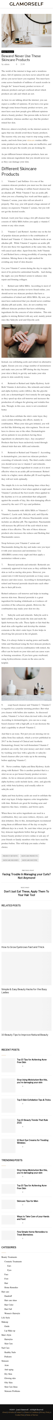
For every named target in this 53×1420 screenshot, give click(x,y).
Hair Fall (8, 1309)
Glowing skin (10, 1378)
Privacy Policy (45, 1412)
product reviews (10, 856)
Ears (9, 1265)
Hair (6, 1283)
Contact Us (20, 1412)
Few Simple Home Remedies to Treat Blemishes (32, 1233)
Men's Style (6, 1334)
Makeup (4, 1321)
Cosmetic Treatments (13, 1261)
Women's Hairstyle (12, 1313)
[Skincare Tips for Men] (8, 1204)
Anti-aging (8, 1369)
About (4, 1412)
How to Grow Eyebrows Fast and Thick (22, 947)
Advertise (11, 1412)
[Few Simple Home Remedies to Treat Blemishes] (8, 1235)
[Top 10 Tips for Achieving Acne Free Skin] (8, 1065)
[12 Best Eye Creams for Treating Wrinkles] (8, 1146)
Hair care (5, 1291)
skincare (31, 140)
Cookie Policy (20, 1415)
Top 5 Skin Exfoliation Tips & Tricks (34, 1100)
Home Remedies (11, 1287)
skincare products (29, 856)
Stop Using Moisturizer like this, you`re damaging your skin (32, 1081)
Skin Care (8, 1343)
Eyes (9, 1270)
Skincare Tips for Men (27, 1201)
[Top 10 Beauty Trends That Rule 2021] (8, 1126)
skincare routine (29, 860)
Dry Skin (8, 1373)
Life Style (5, 1317)
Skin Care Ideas (11, 1386)
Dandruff (8, 1296)
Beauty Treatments (7, 52)
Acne (6, 1365)
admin (6, 64)
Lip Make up (9, 1330)
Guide (6, 1326)
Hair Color (8, 1304)
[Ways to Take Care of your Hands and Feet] (8, 1219)
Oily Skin (8, 1382)
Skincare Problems (12, 1391)
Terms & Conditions (32, 1412)
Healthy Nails (10, 1352)
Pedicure (8, 1356)
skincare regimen (10, 860)
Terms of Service (32, 1415)
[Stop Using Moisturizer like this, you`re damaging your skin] (8, 1085)
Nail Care (5, 1347)
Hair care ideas (10, 1300)
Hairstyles (8, 1339)
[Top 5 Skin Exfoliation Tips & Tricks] (8, 1106)
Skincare (5, 1360)
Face (6, 1274)
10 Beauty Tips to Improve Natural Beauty (24, 1034)
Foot (6, 1278)
